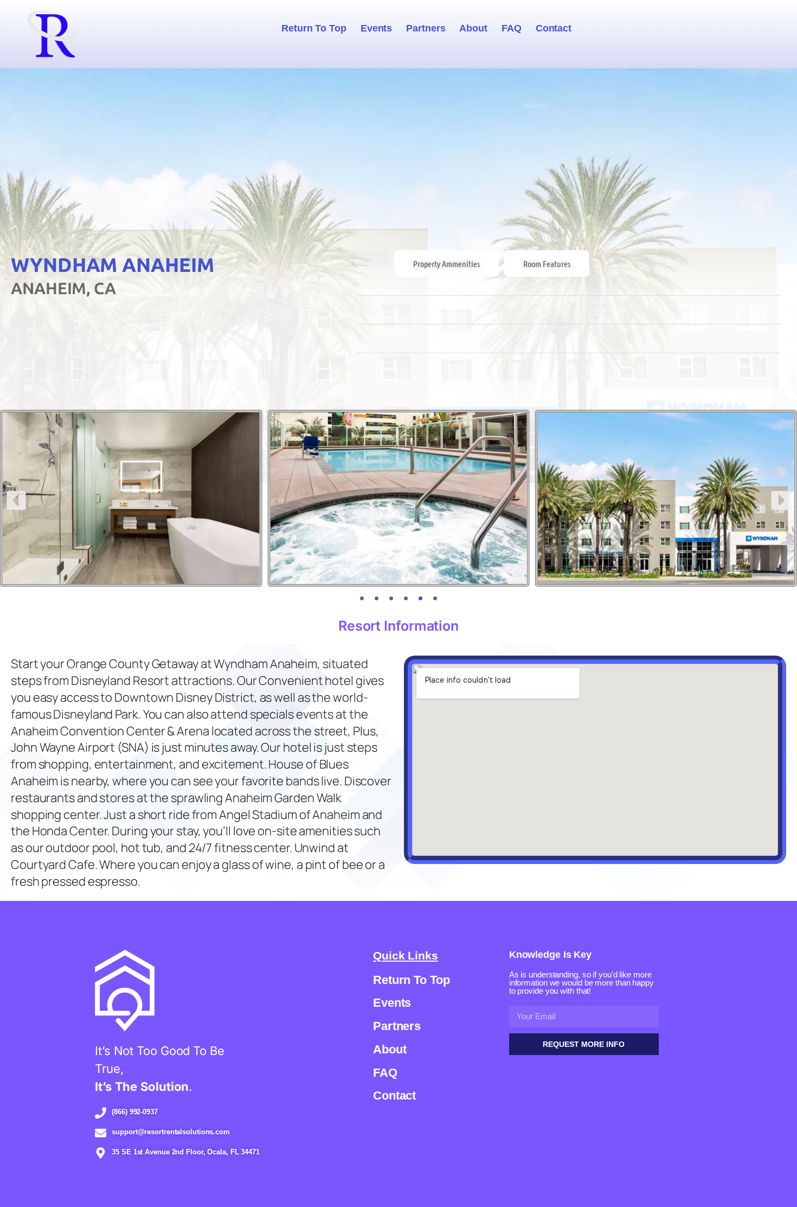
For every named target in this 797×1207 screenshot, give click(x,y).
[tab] (370, 258)
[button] (16, 500)
